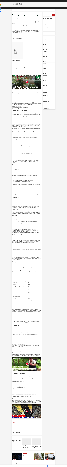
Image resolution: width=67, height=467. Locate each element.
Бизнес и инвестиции (22, 7)
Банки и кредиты (40, 7)
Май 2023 (44, 82)
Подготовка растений (16, 48)
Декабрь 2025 (45, 49)
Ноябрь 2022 (45, 87)
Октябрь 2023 (45, 78)
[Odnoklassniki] (1, 4)
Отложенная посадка (16, 49)
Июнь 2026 (44, 42)
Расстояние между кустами (16, 54)
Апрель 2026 (44, 46)
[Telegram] (1, 10)
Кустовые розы (16, 51)
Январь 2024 (44, 73)
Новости (17, 7)
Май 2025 (44, 54)
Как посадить (15, 50)
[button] (21, 42)
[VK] (1, 8)
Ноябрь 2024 (45, 56)
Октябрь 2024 (45, 58)
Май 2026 (44, 44)
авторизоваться (24, 433)
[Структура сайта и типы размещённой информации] (50, 456)
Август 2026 (44, 39)
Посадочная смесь (16, 47)
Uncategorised (13, 7)
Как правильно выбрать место (17, 45)
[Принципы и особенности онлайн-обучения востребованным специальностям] (28, 453)
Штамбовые (15, 52)
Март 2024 (44, 70)
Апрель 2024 (44, 68)
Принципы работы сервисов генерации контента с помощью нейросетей (16, 462)
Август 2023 (44, 80)
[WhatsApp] (1, 5)
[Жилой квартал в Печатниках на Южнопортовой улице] (39, 456)
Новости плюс (45, 106)
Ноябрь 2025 (45, 51)
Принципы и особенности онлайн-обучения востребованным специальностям (27, 456)
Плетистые (15, 53)
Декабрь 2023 (45, 75)
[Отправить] (1, 11)
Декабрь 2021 (45, 92)
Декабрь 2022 (45, 85)
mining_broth (13, 18)
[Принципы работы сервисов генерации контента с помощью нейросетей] (17, 456)
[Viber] (1, 7)
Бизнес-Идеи (17, 4)
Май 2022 (44, 90)
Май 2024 (44, 66)
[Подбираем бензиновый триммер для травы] (26, 441)
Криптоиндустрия (35, 7)
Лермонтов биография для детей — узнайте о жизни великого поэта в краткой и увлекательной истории (34, 426)
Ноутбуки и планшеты (29, 7)
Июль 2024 (44, 63)
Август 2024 (44, 61)
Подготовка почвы (15, 46)
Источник (13, 422)
